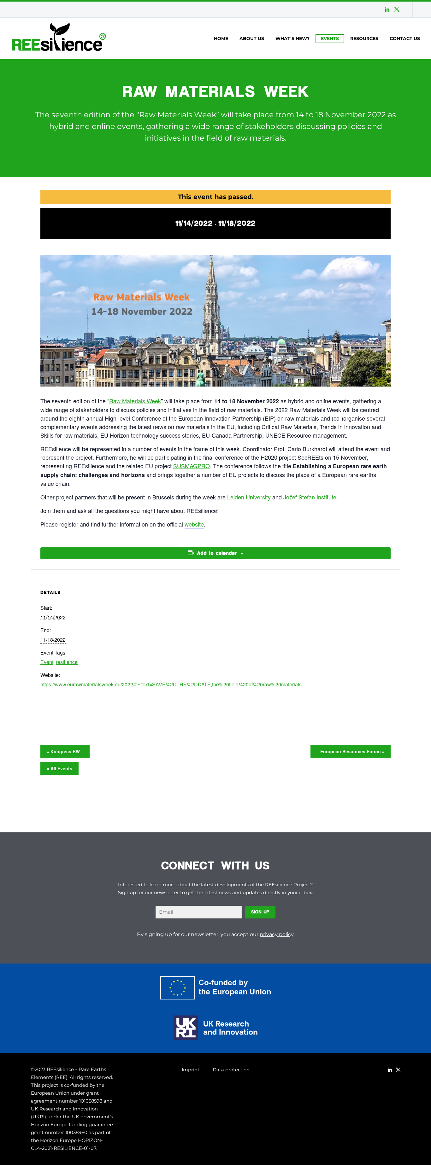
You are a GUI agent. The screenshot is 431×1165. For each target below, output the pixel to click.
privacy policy (276, 934)
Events (330, 38)
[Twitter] (397, 9)
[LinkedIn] (387, 9)
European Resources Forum (351, 751)
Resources (364, 38)
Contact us (405, 38)
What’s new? (292, 38)
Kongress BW (64, 751)
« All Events (59, 768)
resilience (67, 662)
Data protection (231, 1070)
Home (221, 38)
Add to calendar (217, 553)
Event (46, 662)
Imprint (190, 1070)
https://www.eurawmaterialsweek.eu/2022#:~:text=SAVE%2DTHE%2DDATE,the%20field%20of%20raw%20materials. (171, 684)
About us (251, 38)
